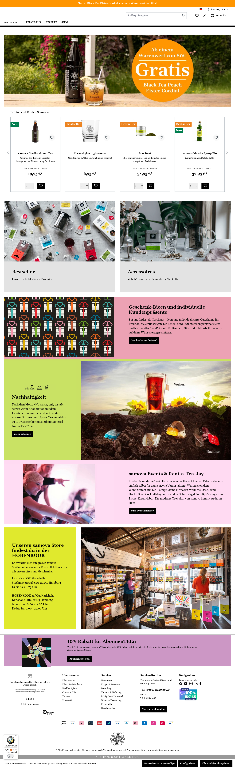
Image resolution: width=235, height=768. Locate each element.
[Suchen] (183, 15)
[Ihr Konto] (204, 15)
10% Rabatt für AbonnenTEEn (101, 641)
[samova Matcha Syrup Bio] (199, 131)
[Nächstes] (227, 152)
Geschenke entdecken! (144, 340)
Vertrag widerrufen (153, 709)
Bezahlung (106, 688)
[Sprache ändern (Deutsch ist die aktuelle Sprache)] (203, 9)
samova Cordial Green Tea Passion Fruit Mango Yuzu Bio (35, 153)
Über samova (68, 680)
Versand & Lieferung (111, 692)
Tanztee (66, 696)
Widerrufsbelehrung (111, 700)
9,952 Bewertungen (30, 704)
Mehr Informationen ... (88, 763)
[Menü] (16, 736)
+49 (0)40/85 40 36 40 (155, 689)
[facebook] (200, 684)
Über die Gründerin (72, 684)
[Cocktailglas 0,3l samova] (90, 131)
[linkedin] (196, 684)
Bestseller (23, 272)
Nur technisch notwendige (159, 763)
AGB (99, 757)
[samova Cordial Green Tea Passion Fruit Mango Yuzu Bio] (35, 131)
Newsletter (106, 680)
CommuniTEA (69, 692)
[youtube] (185, 684)
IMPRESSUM (111, 757)
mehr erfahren (22, 434)
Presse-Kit (67, 700)
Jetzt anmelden (79, 658)
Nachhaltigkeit (69, 688)
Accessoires (141, 272)
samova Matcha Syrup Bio (200, 153)
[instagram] (191, 684)
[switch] (11, 756)
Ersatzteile (106, 704)
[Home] (14, 22)
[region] (117, 71)
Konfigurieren (188, 763)
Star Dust (145, 153)
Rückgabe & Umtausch (112, 696)
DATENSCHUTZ (129, 757)
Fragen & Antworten (111, 684)
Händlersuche (108, 708)
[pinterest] (180, 684)
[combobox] (152, 15)
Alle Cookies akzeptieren (216, 763)
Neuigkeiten (187, 675)
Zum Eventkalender (142, 510)
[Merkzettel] (197, 15)
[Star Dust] (145, 131)
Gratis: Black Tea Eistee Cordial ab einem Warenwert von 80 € (117, 3)
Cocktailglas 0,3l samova (90, 153)
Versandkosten (110, 750)
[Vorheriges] (8, 152)
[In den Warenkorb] (41, 186)
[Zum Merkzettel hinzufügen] (52, 137)
